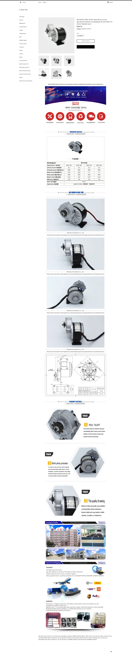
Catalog (21, 30)
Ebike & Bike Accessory (24, 67)
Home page (21, 16)
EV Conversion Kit (23, 60)
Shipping (79, 28)
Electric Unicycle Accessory (25, 74)
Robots (20, 57)
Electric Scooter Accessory (24, 70)
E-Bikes (21, 50)
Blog (27, 36)
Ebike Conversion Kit (23, 64)
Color (78, 33)
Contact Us (21, 47)
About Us (21, 20)
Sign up (44, 2)
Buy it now (86, 46)
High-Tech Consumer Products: (25, 80)
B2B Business (22, 23)
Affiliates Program (23, 40)
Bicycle (20, 77)
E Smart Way (23, 9)
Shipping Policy (22, 33)
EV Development (22, 26)
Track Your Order (22, 43)
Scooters (21, 53)
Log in (39, 2)
